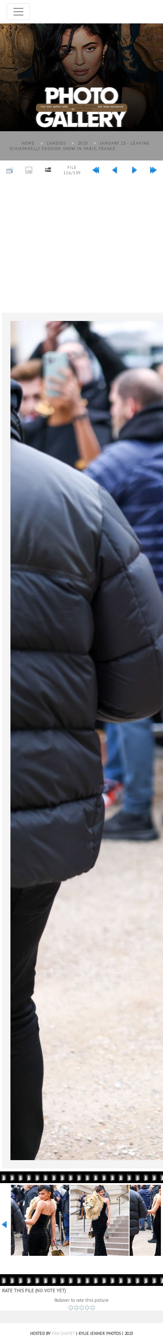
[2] (76, 1308)
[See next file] (134, 169)
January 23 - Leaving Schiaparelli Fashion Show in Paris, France (79, 145)
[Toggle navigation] (18, 11)
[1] (71, 1308)
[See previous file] (115, 169)
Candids (56, 143)
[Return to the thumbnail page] (9, 169)
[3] (81, 1308)
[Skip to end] (153, 169)
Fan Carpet (63, 1333)
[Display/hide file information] (28, 169)
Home (28, 143)
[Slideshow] (48, 169)
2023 (83, 143)
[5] (92, 1308)
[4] (87, 1308)
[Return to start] (95, 169)
